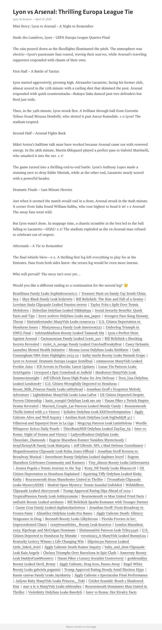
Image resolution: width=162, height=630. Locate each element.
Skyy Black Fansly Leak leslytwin (47, 299)
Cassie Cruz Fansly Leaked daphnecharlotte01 (50, 507)
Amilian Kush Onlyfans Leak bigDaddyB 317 (98, 417)
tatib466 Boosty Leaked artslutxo (38, 502)
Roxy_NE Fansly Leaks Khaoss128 (110, 468)
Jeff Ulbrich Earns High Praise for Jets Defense (79, 378)
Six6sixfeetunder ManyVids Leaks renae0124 (61, 321)
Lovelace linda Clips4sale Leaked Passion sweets (50, 304)
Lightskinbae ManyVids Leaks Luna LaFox (64, 395)
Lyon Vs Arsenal (22, 19)
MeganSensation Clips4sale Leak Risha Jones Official (53, 451)
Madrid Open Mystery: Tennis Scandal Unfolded (84, 485)
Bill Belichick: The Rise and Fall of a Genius (109, 299)
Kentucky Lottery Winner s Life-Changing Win (48, 541)
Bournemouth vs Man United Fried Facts (113, 496)
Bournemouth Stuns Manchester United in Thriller (64, 479)
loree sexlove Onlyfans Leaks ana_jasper (70, 316)
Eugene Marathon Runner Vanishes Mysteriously (86, 440)
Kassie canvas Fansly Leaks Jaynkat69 (42, 575)
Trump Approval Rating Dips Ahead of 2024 (97, 491)
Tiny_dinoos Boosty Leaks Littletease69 (119, 462)
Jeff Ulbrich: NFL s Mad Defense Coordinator (108, 445)
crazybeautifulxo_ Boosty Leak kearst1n (80, 524)
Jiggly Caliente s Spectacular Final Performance (111, 575)
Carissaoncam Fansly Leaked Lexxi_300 (71, 338)
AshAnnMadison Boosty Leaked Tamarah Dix (69, 333)
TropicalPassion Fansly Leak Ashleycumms (45, 496)
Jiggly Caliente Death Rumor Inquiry (72, 547)
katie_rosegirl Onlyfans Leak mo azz (73, 400)
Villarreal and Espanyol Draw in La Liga (43, 423)
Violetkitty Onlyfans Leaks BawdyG (55, 592)
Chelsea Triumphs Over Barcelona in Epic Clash (79, 553)
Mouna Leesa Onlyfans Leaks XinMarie (98, 350)
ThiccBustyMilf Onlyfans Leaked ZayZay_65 (97, 428)
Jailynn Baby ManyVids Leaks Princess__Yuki (50, 581)
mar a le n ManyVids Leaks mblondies (52, 586)
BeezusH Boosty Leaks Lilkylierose (71, 519)
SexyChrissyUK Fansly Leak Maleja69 (41, 445)
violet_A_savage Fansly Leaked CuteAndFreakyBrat (82, 344)
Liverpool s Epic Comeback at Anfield (63, 372)
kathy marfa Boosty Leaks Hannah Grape (113, 355)
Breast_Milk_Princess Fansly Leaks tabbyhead (48, 389)
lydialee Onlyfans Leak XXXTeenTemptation (97, 412)
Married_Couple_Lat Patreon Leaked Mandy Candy (81, 406)
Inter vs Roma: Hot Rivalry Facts (111, 592)
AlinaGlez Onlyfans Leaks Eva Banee (64, 513)
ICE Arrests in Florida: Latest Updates (66, 366)
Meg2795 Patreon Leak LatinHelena (104, 423)
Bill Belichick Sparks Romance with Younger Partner (107, 502)
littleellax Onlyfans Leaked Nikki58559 (61, 310)
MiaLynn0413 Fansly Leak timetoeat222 (72, 327)
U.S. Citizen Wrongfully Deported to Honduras (81, 383)
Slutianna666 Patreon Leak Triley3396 (108, 530)
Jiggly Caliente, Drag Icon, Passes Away (89, 564)
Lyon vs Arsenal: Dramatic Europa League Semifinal (52, 361)
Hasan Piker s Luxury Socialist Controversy (90, 558)
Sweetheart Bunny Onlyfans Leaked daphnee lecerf (84, 457)
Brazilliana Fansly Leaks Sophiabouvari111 (45, 293)
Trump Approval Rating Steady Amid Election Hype (104, 569)
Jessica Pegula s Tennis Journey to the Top (48, 468)
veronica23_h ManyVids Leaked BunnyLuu (113, 535)
